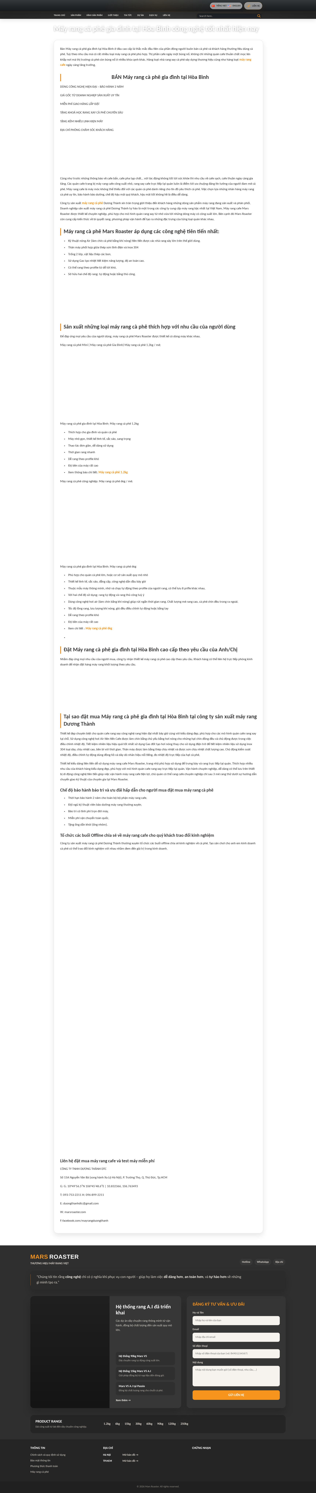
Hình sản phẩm (94, 15)
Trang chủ (59, 15)
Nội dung (198, 1362)
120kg (172, 1424)
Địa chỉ (279, 1262)
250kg (184, 1424)
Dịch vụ (153, 15)
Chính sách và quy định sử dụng (47, 1455)
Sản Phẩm (76, 15)
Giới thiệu (113, 15)
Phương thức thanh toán (44, 1466)
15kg (128, 1424)
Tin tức (128, 15)
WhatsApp (263, 1262)
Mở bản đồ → (130, 1455)
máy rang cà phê (92, 203)
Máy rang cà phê (39, 1472)
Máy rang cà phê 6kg (99, 628)
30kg (139, 1424)
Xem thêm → (123, 1400)
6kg (117, 1424)
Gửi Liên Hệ (236, 1395)
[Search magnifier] (259, 16)
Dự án (140, 15)
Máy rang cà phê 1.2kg (113, 472)
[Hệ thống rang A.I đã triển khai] (70, 1352)
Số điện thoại (200, 1346)
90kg (160, 1424)
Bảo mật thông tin (40, 1460)
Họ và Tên (198, 1312)
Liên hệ (166, 15)
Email (196, 1329)
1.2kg (107, 1424)
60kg (149, 1424)
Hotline (246, 1262)
